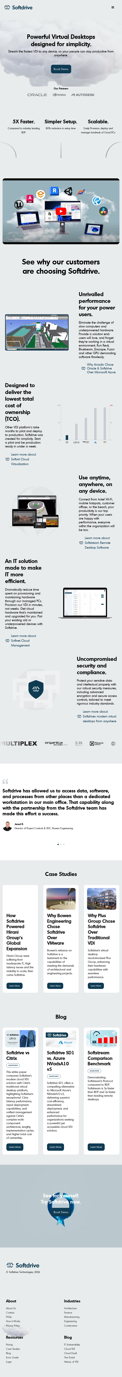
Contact (10, 1312)
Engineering (70, 1321)
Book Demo (61, 69)
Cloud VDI (69, 1348)
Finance (68, 1312)
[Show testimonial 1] (58, 844)
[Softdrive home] (18, 7)
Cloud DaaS (70, 1353)
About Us (11, 1308)
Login (9, 1361)
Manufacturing (71, 1316)
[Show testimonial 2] (61, 844)
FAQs (9, 1316)
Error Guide (12, 1357)
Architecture (70, 1308)
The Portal (69, 1357)
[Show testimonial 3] (63, 844)
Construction (70, 1325)
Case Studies (61, 873)
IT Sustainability (72, 1344)
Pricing (9, 1344)
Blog (61, 1016)
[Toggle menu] (113, 7)
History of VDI (71, 1361)
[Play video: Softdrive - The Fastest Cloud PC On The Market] (61, 211)
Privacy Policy (13, 1325)
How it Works (13, 1321)
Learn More (14, 985)
